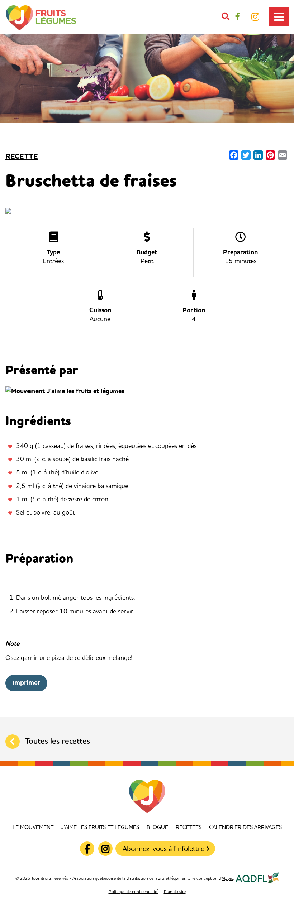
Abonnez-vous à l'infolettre (163, 849)
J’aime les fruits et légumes (100, 827)
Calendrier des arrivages (245, 827)
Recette (21, 156)
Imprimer (26, 682)
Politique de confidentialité (133, 892)
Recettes (188, 827)
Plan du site (175, 892)
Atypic (227, 879)
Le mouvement (33, 827)
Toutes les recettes (57, 741)
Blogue (157, 827)
